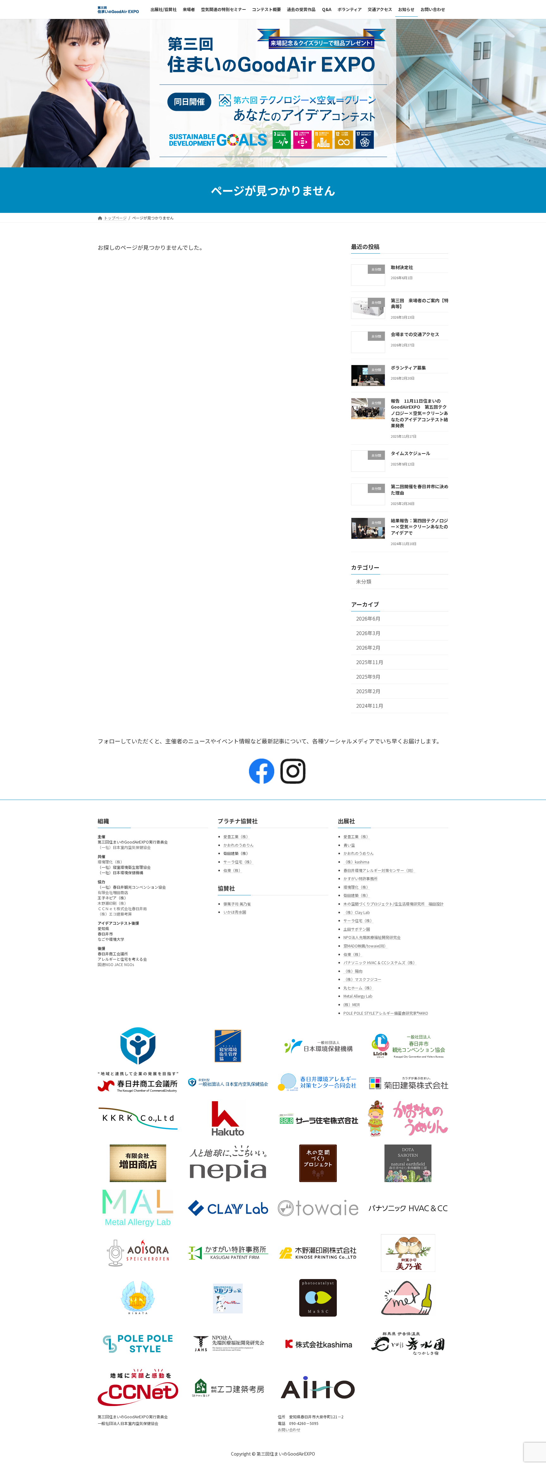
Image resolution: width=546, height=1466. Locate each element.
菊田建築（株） (356, 895)
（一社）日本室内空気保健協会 (124, 847)
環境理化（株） (111, 861)
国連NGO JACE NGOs (116, 964)
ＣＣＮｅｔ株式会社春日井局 (122, 908)
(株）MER (351, 1004)
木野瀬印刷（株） (113, 903)
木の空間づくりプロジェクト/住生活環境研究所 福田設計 (393, 903)
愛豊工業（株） (236, 836)
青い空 (349, 845)
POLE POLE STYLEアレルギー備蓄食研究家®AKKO (385, 1013)
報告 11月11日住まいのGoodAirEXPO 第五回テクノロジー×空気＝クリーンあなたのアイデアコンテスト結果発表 (419, 413)
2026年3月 (368, 633)
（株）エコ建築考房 (115, 913)
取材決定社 (402, 267)
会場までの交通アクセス (415, 334)
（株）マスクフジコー (362, 979)
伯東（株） (232, 870)
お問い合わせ (289, 1429)
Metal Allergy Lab (358, 996)
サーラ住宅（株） (238, 861)
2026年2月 (368, 647)
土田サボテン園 (356, 929)
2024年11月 (369, 706)
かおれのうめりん (238, 845)
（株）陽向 (352, 971)
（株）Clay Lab (356, 912)
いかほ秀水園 (234, 912)
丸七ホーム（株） (358, 987)
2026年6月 (368, 618)
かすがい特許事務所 (360, 878)
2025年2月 (368, 691)
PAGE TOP (528, 1416)
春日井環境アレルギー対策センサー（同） (379, 870)
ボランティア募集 (408, 367)
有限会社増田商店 (113, 892)
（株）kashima (356, 861)
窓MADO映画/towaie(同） (365, 945)
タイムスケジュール (410, 453)
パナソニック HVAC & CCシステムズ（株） (380, 962)
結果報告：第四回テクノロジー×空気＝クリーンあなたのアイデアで (419, 526)
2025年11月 (369, 662)
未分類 (363, 581)
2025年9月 (368, 677)
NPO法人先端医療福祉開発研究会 (372, 937)
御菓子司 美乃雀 (237, 903)
